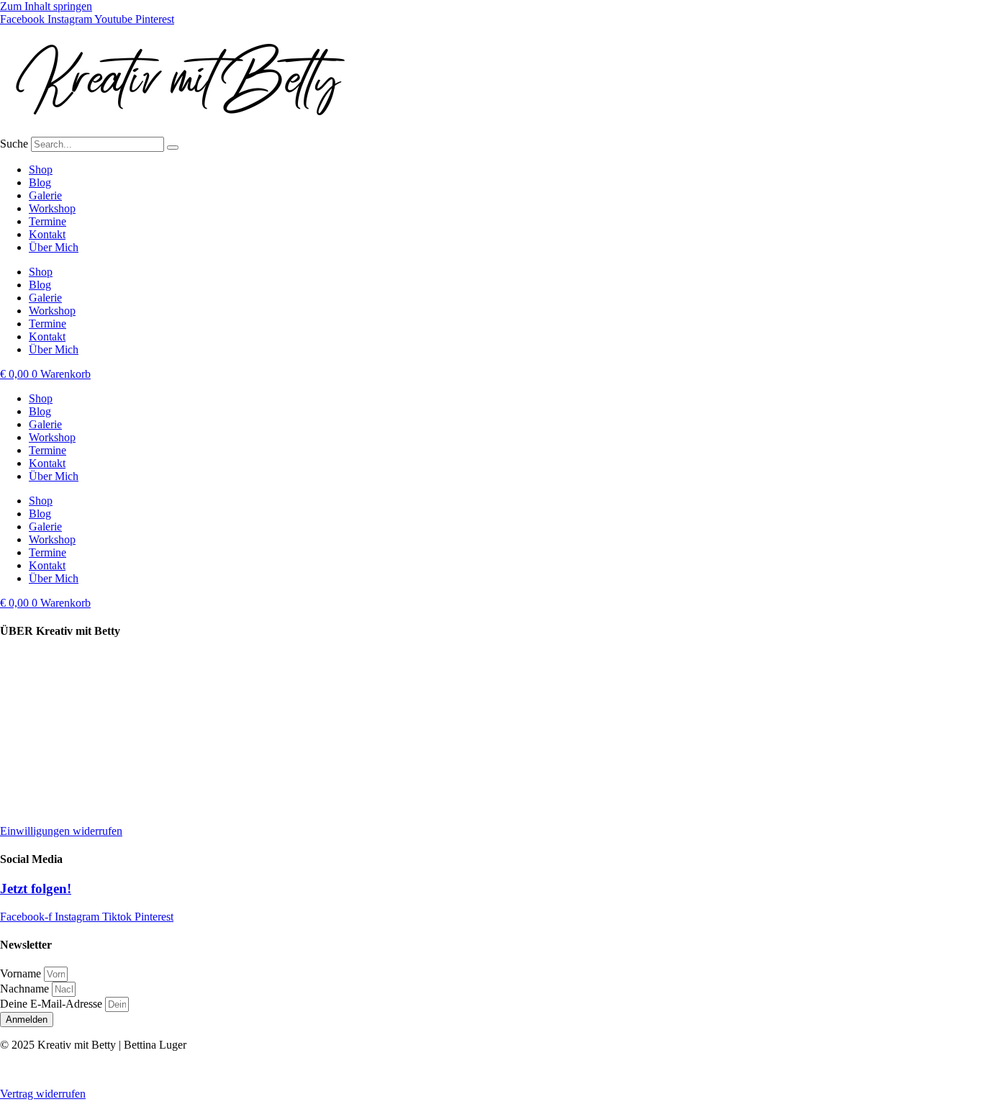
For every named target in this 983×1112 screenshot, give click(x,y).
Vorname (22, 973)
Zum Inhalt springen (46, 6)
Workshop (52, 208)
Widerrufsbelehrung (45, 782)
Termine (47, 221)
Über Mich (53, 247)
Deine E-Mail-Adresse (52, 1004)
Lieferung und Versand (52, 660)
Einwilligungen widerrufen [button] (61, 831)
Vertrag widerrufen (43, 1094)
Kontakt (47, 234)
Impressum (25, 733)
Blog (40, 182)
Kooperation (28, 684)
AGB (12, 806)
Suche (14, 143)
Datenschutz (28, 757)
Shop (41, 169)
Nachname (26, 988)
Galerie (45, 195)
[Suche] (172, 147)
